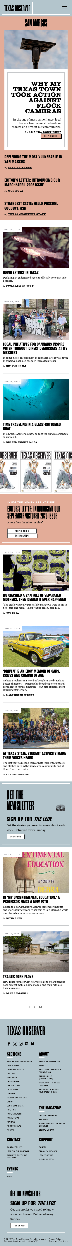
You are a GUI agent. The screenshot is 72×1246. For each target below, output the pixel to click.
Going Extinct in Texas (21, 272)
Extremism (12, 1090)
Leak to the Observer (18, 1151)
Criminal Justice (15, 1069)
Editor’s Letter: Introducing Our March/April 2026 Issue (32, 182)
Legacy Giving (46, 1155)
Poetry (10, 1130)
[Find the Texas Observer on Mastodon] (26, 1044)
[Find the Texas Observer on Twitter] (15, 1044)
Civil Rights (13, 1065)
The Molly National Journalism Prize (49, 1090)
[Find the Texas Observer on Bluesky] (32, 1044)
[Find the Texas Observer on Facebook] (9, 1044)
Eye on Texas (13, 1086)
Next (41, 1007)
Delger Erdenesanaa (21, 442)
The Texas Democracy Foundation (50, 1070)
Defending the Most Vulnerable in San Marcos (33, 159)
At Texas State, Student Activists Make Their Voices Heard (34, 755)
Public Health (14, 1114)
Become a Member (48, 1151)
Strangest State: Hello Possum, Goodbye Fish (31, 206)
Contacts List (14, 1147)
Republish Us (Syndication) (46, 1077)
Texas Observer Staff (27, 214)
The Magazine (22, 536)
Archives (43, 1119)
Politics (11, 1110)
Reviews (11, 1122)
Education (12, 1077)
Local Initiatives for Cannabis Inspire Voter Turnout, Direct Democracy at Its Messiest (35, 348)
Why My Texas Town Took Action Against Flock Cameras (36, 97)
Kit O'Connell (20, 167)
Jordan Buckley (18, 774)
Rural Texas (13, 1118)
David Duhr (14, 918)
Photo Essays (14, 1126)
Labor (10, 1102)
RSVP (9, 1176)
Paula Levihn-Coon (20, 286)
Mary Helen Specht (20, 695)
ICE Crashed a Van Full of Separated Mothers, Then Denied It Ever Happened (34, 597)
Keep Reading (51, 136)
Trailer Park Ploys (18, 976)
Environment (14, 1081)
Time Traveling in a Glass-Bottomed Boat (32, 426)
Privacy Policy (55, 1239)
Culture (11, 1073)
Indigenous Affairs (17, 1098)
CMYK (35, 1241)
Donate (42, 1147)
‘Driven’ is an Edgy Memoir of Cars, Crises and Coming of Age (31, 673)
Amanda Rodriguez (45, 132)
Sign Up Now (15, 836)
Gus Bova (15, 191)
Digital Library (46, 1130)
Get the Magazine (48, 1115)
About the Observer (49, 1061)
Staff (41, 1065)
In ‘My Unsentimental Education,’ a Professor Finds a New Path (31, 899)
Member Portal (47, 1159)
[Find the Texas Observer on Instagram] (21, 1044)
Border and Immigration (20, 1061)
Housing (11, 1094)
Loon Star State (15, 1106)
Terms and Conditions (58, 1241)
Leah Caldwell (17, 993)
